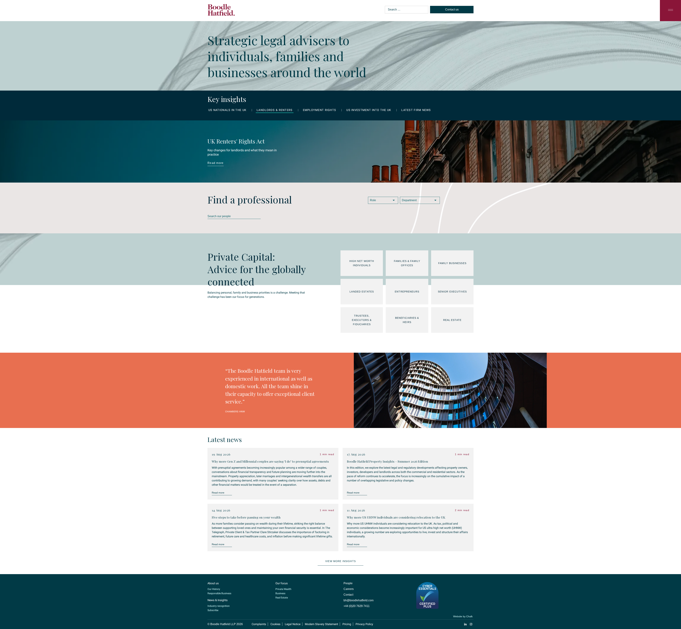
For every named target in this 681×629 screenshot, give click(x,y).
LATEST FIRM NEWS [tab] (416, 110)
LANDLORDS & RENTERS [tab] (274, 110)
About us (213, 575)
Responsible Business (219, 585)
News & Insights (217, 592)
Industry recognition (218, 598)
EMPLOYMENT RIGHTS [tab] (319, 110)
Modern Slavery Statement (321, 616)
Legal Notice (292, 616)
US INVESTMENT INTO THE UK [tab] (368, 110)
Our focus (281, 575)
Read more (215, 162)
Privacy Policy (364, 616)
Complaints (259, 616)
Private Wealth (283, 581)
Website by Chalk (463, 608)
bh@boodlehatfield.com (358, 592)
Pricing (346, 616)
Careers (349, 581)
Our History (213, 581)
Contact (348, 586)
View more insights (340, 553)
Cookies (275, 616)
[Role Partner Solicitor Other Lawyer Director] (383, 200)
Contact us (452, 9)
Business (280, 585)
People (348, 575)
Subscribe (212, 602)
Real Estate (281, 589)
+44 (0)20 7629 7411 (357, 598)
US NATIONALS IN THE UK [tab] (227, 110)
